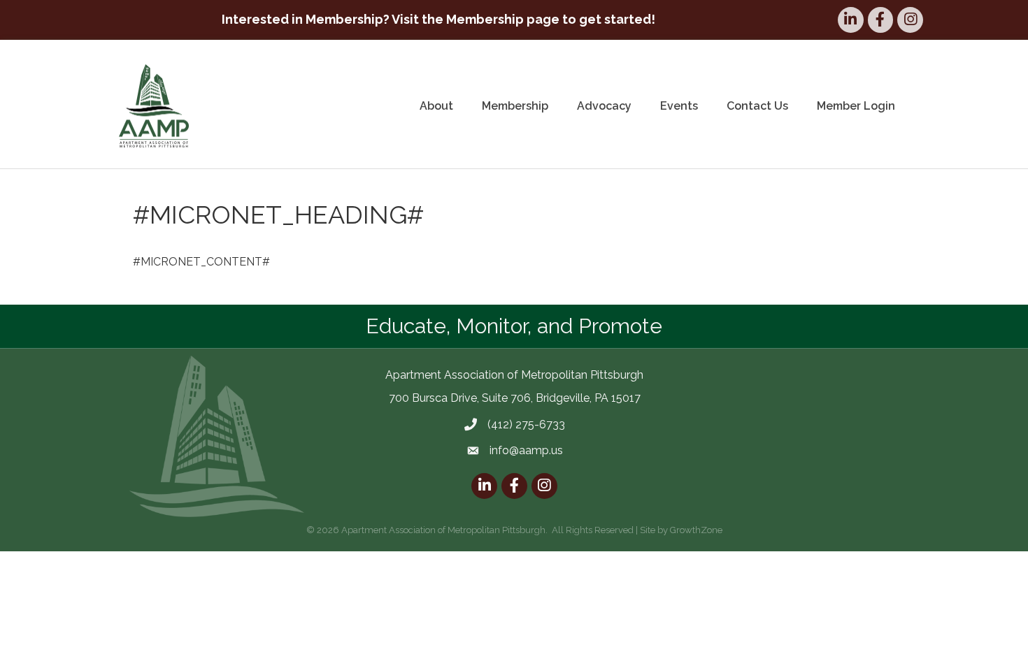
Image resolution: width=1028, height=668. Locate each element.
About (436, 105)
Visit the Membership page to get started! (523, 19)
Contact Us (757, 105)
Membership (515, 105)
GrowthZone (696, 530)
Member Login (856, 105)
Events (679, 105)
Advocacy (604, 105)
